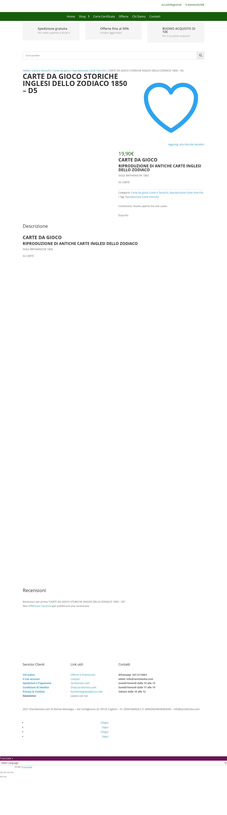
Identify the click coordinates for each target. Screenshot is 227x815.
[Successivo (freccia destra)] (5, 776)
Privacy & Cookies (34, 691)
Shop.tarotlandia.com (83, 687)
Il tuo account (31, 679)
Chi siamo (29, 674)
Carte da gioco (61, 70)
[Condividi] (8, 772)
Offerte (123, 16)
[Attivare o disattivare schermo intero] (5, 772)
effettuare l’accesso (40, 606)
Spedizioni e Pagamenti (37, 683)
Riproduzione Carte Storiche (89, 70)
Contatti (155, 16)
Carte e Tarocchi (41, 70)
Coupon (75, 679)
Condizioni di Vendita (36, 687)
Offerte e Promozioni (83, 674)
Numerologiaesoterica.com (87, 691)
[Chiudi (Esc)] (12, 772)
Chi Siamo (139, 16)
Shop (82, 16)
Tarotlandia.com (80, 683)
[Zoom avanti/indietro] (1, 772)
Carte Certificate (104, 16)
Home (71, 16)
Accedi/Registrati (172, 5)
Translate (26, 767)
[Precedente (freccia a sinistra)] (1, 776)
